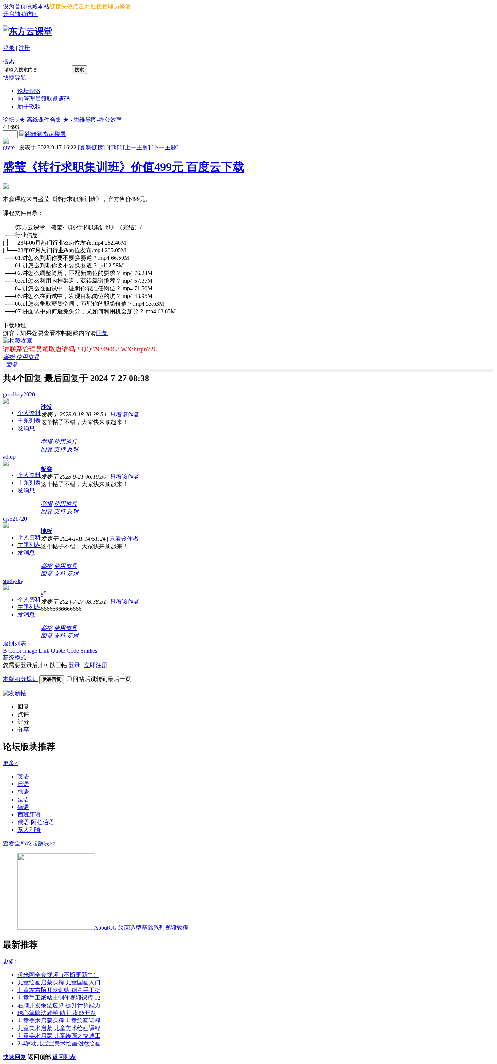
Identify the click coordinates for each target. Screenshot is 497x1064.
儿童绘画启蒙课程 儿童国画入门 (58, 982)
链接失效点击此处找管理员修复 (90, 6)
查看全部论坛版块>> (29, 843)
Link (44, 651)
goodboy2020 (19, 394)
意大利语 (29, 830)
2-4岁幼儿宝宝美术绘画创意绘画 (59, 1043)
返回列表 (14, 643)
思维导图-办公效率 (97, 120)
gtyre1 (10, 147)
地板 (46, 531)
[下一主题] (164, 147)
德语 (23, 807)
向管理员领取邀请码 (43, 99)
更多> (10, 763)
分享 (23, 729)
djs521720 (15, 519)
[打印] (114, 147)
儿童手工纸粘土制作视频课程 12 (58, 998)
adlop (9, 457)
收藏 (26, 341)
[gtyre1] (6, 142)
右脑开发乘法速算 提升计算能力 (58, 1005)
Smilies (88, 651)
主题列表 (29, 421)
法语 (23, 799)
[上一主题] (137, 147)
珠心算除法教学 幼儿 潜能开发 (56, 1013)
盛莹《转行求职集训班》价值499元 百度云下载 (123, 166)
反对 (73, 449)
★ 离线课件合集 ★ (44, 120)
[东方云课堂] (27, 31)
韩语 (23, 792)
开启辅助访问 (20, 14)
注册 (24, 48)
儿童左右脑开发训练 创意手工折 (58, 990)
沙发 (46, 407)
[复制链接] (91, 147)
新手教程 (29, 106)
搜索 (9, 61)
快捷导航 (14, 77)
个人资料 (29, 413)
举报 (9, 357)
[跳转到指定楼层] (42, 134)
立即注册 (95, 665)
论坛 (28, 91)
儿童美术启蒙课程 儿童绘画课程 (58, 1020)
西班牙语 (29, 814)
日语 (23, 784)
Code (73, 651)
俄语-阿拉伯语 (35, 822)
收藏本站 (37, 6)
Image (30, 651)
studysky (13, 581)
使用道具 (27, 357)
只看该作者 (124, 414)
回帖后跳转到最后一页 (102, 679)
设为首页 (14, 6)
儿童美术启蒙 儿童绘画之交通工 (58, 1036)
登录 (9, 48)
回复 (102, 333)
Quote (58, 651)
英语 (23, 776)
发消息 (26, 428)
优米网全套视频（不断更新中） (58, 975)
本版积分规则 (20, 679)
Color (14, 651)
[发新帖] (14, 693)
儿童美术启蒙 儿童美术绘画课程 (58, 1028)
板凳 (46, 469)
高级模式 (14, 657)
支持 (60, 449)
